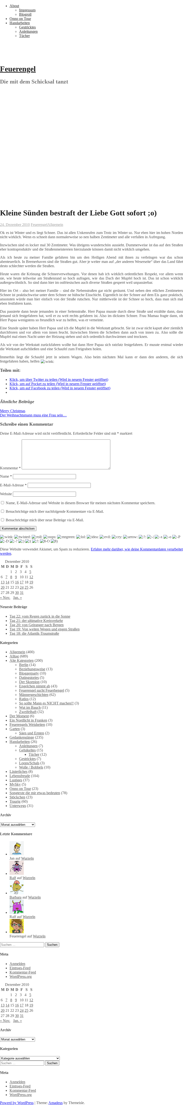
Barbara (15, 897)
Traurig (15, 801)
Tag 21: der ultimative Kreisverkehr (36, 621)
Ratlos (24, 699)
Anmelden (17, 964)
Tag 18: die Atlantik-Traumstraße (34, 633)
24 (22, 587)
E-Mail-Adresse (13, 485)
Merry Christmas (12, 411)
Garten (15, 729)
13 (3, 582)
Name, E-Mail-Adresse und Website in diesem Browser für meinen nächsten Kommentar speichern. (80, 503)
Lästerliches (18, 771)
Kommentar (10, 468)
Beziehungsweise (32, 669)
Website (6, 494)
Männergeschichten (33, 695)
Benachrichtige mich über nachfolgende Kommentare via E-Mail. (55, 511)
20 (3, 587)
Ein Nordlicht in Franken (28, 720)
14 (7, 582)
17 (22, 582)
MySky (15, 784)
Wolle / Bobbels (31, 767)
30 (17, 593)
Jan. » (17, 598)
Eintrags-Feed (20, 968)
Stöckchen (17, 797)
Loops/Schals (29, 763)
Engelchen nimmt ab (34, 686)
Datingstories (29, 678)
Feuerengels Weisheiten (27, 725)
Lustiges (16, 780)
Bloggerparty (29, 673)
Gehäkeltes (27, 750)
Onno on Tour (20, 19)
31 (22, 593)
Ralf (13, 878)
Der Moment (19, 716)
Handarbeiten (20, 23)
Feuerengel (18, 69)
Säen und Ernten (31, 733)
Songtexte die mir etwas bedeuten (35, 793)
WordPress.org (21, 976)
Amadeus (55, 1103)
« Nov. (5, 598)
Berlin (23, 665)
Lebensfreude (20, 776)
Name (6, 476)
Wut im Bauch (30, 707)
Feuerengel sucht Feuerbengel (41, 690)
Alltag (14, 656)
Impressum (27, 10)
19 (31, 582)
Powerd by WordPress (17, 1103)
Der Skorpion (29, 682)
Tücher (24, 36)
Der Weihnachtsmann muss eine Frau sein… (33, 415)
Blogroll (25, 14)
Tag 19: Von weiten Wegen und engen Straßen (45, 629)
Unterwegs (18, 806)
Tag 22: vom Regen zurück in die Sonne (40, 616)
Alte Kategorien (22, 660)
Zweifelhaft (27, 712)
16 (17, 582)
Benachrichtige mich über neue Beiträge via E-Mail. (45, 520)
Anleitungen (28, 31)
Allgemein (55, 225)
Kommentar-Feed (23, 972)
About (14, 6)
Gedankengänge (22, 737)
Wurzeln (27, 858)
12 (31, 577)
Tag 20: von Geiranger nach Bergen (37, 625)
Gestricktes (27, 27)
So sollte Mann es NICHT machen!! (46, 703)
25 (26, 587)
